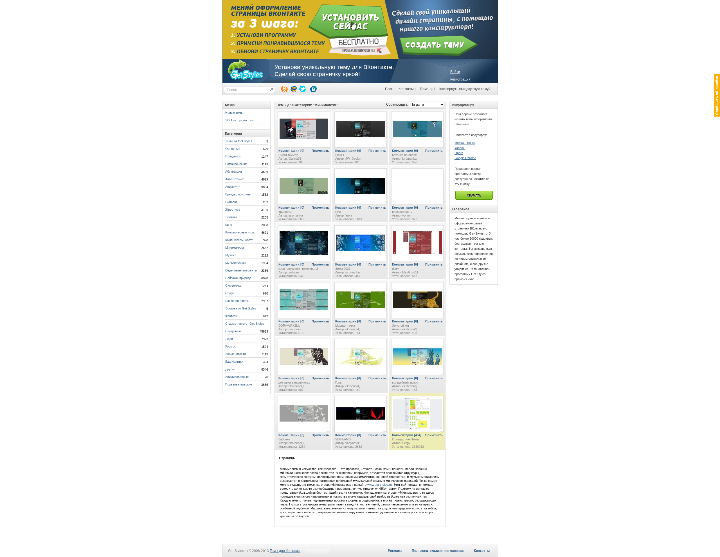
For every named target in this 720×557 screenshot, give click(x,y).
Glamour (231, 202)
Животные (232, 209)
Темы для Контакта (285, 551)
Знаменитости (235, 354)
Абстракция (233, 171)
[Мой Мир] (293, 89)
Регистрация (460, 79)
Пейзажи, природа (238, 278)
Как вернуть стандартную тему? (464, 89)
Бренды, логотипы (238, 194)
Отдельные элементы (241, 270)
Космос (230, 346)
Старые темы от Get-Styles (244, 323)
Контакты (406, 89)
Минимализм (234, 247)
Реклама (395, 551)
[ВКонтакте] (313, 89)
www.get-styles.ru (379, 484)
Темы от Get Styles (238, 141)
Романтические (236, 164)
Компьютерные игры (240, 232)
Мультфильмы (235, 262)
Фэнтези (231, 316)
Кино (228, 224)
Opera (458, 153)
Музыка (230, 255)
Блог (388, 89)
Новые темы (234, 112)
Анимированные (237, 376)
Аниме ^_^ (232, 186)
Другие (230, 369)
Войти (455, 72)
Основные (232, 148)
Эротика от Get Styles (240, 308)
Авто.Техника (234, 179)
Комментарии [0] (291, 150)
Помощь (426, 89)
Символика (233, 285)
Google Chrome (465, 158)
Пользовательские (238, 384)
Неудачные (233, 331)
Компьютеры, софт (239, 240)
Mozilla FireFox (464, 142)
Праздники (232, 156)
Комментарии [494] (406, 435)
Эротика (231, 217)
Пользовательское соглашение (438, 551)
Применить (320, 150)
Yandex (459, 148)
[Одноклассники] (284, 89)
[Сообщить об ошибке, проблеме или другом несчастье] (717, 95)
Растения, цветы (237, 300)
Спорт (229, 293)
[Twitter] (302, 89)
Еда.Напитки (234, 361)
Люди (229, 338)
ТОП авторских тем (239, 120)
